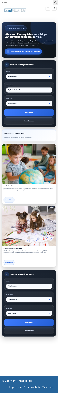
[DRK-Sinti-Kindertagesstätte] (29, 226)
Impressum (16, 387)
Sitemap (48, 387)
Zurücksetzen (29, 121)
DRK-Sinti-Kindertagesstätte (13, 248)
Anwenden (29, 112)
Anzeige (9, 98)
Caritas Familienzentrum (12, 186)
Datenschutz (33, 387)
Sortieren (9, 85)
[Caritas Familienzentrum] (29, 164)
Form (8, 71)
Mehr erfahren (9, 200)
